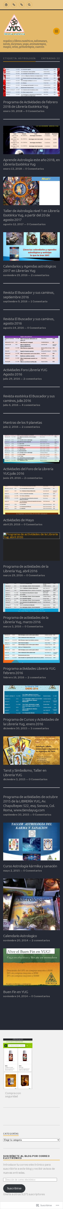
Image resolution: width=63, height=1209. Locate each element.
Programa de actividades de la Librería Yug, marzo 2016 (25, 619)
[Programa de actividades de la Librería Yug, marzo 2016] (31, 597)
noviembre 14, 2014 (15, 996)
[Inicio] (6, 5)
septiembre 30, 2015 (16, 814)
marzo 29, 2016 (13, 575)
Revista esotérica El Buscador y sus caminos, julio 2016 (29, 398)
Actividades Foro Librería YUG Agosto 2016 (25, 372)
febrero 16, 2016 (13, 677)
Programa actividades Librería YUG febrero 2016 (29, 670)
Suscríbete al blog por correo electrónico (26, 1157)
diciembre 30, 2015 (15, 728)
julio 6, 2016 (10, 405)
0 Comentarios (35, 111)
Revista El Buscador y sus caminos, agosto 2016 (28, 321)
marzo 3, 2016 (12, 626)
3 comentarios (40, 728)
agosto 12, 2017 (13, 224)
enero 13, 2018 (12, 168)
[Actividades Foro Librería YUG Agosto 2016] (31, 350)
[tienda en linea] (14, 5)
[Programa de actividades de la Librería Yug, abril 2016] (31, 547)
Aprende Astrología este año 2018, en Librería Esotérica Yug (31, 162)
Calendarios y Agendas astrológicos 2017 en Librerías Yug (29, 268)
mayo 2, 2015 (11, 870)
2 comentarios (40, 275)
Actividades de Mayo (18, 520)
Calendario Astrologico (20, 936)
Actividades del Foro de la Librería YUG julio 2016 (28, 471)
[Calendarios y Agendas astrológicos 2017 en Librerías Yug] (31, 246)
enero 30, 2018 (12, 111)
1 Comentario (39, 301)
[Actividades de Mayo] (31, 500)
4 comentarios (31, 405)
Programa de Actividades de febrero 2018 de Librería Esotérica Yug (30, 104)
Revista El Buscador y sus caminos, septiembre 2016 (28, 294)
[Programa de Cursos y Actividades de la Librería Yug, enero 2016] (31, 699)
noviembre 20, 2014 (15, 940)
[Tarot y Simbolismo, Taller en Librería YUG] (31, 750)
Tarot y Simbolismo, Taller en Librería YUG (24, 772)
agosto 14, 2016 (13, 327)
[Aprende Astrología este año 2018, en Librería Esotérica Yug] (31, 140)
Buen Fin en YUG (15, 992)
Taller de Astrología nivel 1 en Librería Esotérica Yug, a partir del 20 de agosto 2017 (31, 215)
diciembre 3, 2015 (14, 779)
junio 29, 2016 (12, 478)
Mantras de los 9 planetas (22, 422)
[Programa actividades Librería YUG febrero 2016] (31, 648)
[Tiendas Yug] (22, 5)
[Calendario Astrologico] (31, 904)
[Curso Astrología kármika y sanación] (31, 841)
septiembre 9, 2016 (15, 301)
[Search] (29, 5)
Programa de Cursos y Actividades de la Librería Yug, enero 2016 (31, 721)
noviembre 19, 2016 (15, 275)
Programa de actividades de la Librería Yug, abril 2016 (25, 568)
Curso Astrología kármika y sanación (30, 866)
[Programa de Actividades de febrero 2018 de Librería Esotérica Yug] (31, 82)
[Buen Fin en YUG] (31, 967)
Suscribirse (14, 1188)
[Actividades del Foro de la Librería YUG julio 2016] (31, 449)
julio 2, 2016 (10, 426)
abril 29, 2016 (11, 524)
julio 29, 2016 (11, 378)
